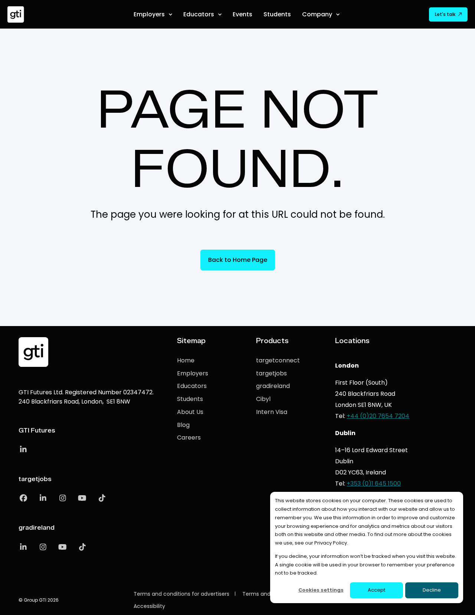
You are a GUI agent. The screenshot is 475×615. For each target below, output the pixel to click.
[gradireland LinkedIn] (26, 547)
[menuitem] (170, 14)
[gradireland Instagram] (43, 547)
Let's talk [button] (445, 14)
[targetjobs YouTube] (82, 498)
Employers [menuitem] (192, 373)
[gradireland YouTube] (62, 547)
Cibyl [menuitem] (263, 399)
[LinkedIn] (23, 449)
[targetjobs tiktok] (99, 498)
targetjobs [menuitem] (271, 373)
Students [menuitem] (190, 399)
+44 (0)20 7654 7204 (378, 416)
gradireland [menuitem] (273, 386)
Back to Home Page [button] (237, 260)
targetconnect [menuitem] (278, 360)
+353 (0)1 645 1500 (374, 483)
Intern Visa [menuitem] (271, 412)
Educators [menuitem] (192, 386)
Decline (432, 589)
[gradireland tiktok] (79, 547)
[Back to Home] (15, 14)
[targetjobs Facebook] (26, 498)
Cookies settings (321, 589)
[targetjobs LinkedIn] (43, 498)
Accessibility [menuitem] (149, 606)
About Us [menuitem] (190, 412)
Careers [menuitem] (189, 437)
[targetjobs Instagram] (62, 498)
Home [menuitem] (185, 360)
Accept (376, 589)
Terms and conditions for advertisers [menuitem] (181, 594)
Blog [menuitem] (183, 425)
